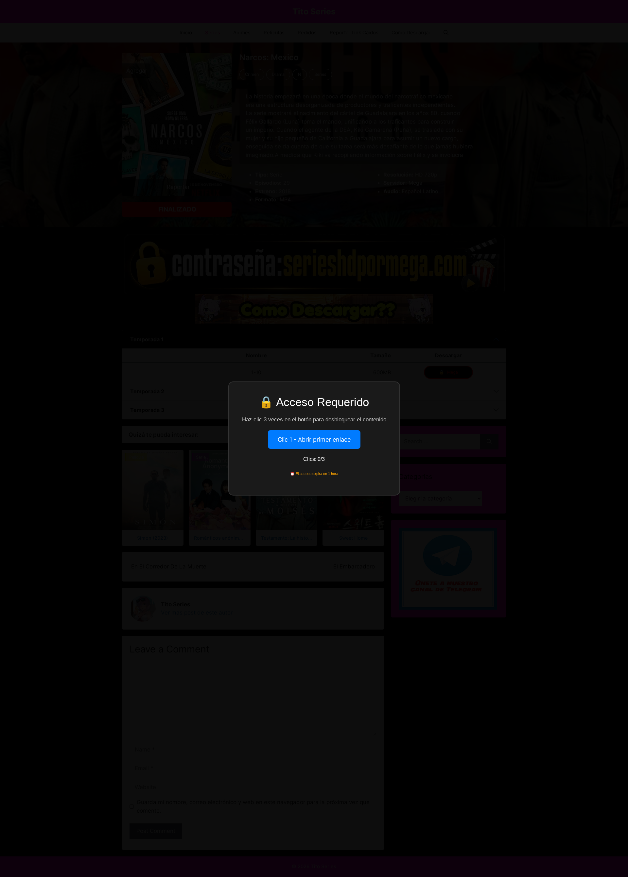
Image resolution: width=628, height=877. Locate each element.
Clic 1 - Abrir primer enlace (314, 439)
